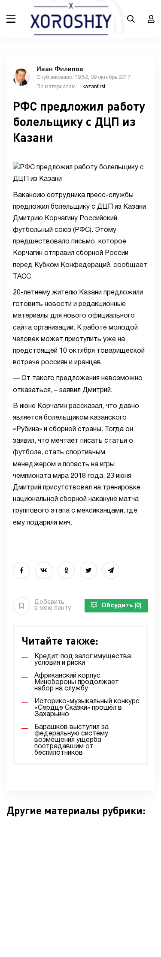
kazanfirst (94, 86)
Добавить (52, 605)
